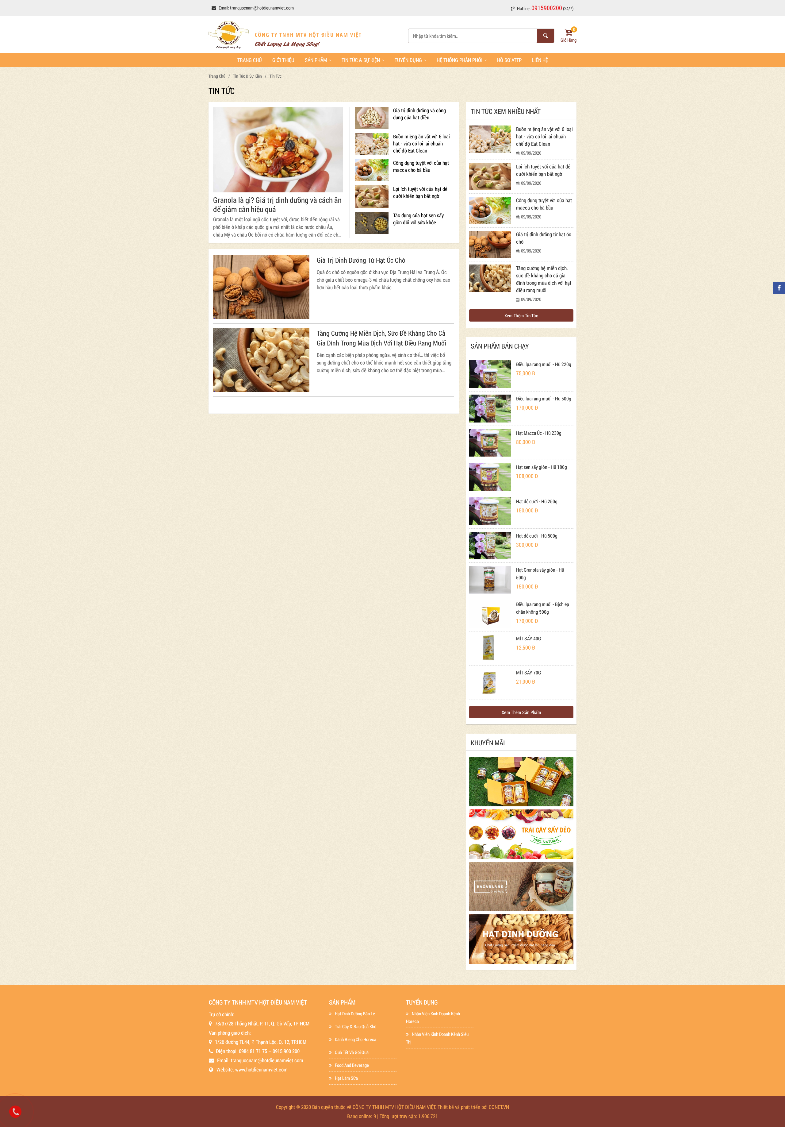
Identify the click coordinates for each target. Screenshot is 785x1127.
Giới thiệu (283, 60)
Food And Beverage (352, 1065)
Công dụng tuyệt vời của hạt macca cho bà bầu (421, 166)
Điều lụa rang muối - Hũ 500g (543, 398)
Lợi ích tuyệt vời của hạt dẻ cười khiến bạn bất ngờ (420, 192)
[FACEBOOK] (779, 288)
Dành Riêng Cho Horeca (355, 1039)
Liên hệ (540, 60)
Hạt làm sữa (346, 1078)
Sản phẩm (316, 60)
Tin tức (275, 76)
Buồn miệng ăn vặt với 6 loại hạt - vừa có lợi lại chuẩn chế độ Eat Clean (421, 143)
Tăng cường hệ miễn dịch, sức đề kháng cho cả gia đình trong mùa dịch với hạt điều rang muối (381, 338)
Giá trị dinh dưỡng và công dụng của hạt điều (419, 114)
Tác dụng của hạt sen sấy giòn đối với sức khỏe (418, 219)
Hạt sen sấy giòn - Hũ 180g (541, 467)
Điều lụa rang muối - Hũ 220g (543, 364)
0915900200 (546, 8)
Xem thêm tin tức (521, 315)
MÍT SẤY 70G (528, 672)
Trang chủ (249, 60)
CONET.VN (499, 1106)
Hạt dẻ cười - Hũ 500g (536, 535)
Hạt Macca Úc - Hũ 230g (538, 433)
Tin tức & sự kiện (361, 60)
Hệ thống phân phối (459, 60)
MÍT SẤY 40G (528, 638)
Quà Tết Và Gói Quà (352, 1052)
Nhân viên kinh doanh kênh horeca (433, 1017)
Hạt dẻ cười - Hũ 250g (536, 501)
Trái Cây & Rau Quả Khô (355, 1026)
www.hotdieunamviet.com (261, 1069)
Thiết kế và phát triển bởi (463, 1106)
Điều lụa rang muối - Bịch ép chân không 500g (542, 608)
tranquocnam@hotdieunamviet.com (262, 8)
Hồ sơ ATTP (509, 60)
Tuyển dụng (408, 60)
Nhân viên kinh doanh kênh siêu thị (437, 1038)
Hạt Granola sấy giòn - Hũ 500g (540, 573)
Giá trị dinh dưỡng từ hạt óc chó (361, 260)
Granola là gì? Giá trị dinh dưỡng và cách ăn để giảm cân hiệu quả (277, 204)
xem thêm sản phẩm (521, 712)
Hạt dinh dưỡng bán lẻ (355, 1013)
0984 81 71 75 (253, 1051)
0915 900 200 (286, 1051)
